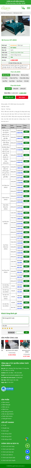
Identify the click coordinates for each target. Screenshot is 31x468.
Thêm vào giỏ (9, 97)
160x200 (8, 89)
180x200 (15, 89)
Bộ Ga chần (24, 75)
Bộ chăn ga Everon (7, 411)
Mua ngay (22, 97)
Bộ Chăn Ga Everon (6, 13)
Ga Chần (12, 81)
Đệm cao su (5, 407)
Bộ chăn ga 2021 (7, 436)
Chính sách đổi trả (7, 455)
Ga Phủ (5, 81)
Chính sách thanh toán (8, 457)
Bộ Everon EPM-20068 (22, 351)
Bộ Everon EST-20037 (8, 350)
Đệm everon (6, 402)
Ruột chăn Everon (7, 416)
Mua (26, 131)
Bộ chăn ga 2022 (7, 433)
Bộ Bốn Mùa (15, 75)
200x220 (22, 89)
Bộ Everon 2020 (18, 13)
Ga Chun (19, 81)
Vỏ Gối (26, 81)
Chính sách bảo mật (8, 452)
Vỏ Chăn (4, 78)
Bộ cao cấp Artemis (7, 414)
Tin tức (4, 425)
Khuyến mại (5, 428)
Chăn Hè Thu (14, 78)
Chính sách (5, 431)
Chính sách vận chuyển (8, 460)
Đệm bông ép (6, 404)
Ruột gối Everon (6, 418)
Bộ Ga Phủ (6, 75)
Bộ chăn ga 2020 (7, 439)
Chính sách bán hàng (8, 446)
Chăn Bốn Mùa (24, 78)
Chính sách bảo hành (8, 449)
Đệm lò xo (5, 409)
